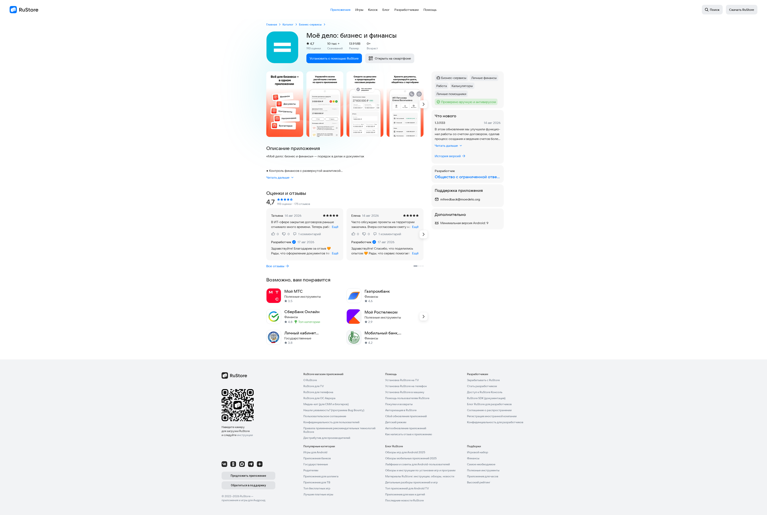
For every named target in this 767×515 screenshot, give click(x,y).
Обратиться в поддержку (248, 485)
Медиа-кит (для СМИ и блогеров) (326, 404)
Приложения (340, 10)
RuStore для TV (313, 386)
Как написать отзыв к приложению (408, 434)
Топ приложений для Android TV (407, 488)
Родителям (310, 470)
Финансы (473, 458)
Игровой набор (477, 452)
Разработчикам (406, 10)
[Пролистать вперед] (423, 104)
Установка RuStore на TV (402, 380)
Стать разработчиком (482, 386)
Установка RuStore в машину (404, 392)
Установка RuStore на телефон (406, 386)
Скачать (741, 10)
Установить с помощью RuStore (334, 58)
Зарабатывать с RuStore (483, 380)
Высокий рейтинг (478, 482)
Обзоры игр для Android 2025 (405, 452)
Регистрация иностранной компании (492, 416)
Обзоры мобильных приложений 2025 (411, 458)
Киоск (373, 10)
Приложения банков (317, 458)
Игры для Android (315, 452)
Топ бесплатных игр (316, 488)
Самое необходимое (481, 464)
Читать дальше (278, 177)
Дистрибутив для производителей (326, 438)
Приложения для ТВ (316, 482)
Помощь (430, 10)
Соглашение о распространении (489, 410)
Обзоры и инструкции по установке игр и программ (420, 470)
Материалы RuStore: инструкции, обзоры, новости (419, 476)
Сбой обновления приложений (406, 416)
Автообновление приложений (405, 428)
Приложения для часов (482, 476)
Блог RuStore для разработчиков (489, 404)
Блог (386, 10)
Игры (359, 10)
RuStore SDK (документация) (486, 398)
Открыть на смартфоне (393, 58)
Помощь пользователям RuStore (407, 398)
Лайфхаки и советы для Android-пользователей (417, 464)
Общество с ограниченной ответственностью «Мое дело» (468, 176)
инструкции (245, 435)
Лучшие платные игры (318, 494)
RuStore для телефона (318, 392)
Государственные (315, 464)
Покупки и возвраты (399, 404)
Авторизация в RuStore (400, 410)
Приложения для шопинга (320, 476)
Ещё (335, 227)
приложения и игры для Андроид (243, 500)
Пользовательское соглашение (324, 416)
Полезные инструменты (483, 470)
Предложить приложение (248, 475)
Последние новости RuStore (404, 500)
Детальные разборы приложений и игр (411, 482)
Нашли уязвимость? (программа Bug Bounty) (333, 410)
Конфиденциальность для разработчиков (495, 422)
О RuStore (310, 380)
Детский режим (395, 422)
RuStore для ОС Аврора (319, 398)
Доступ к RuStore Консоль (484, 392)
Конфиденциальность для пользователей (331, 422)
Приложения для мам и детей (405, 494)
